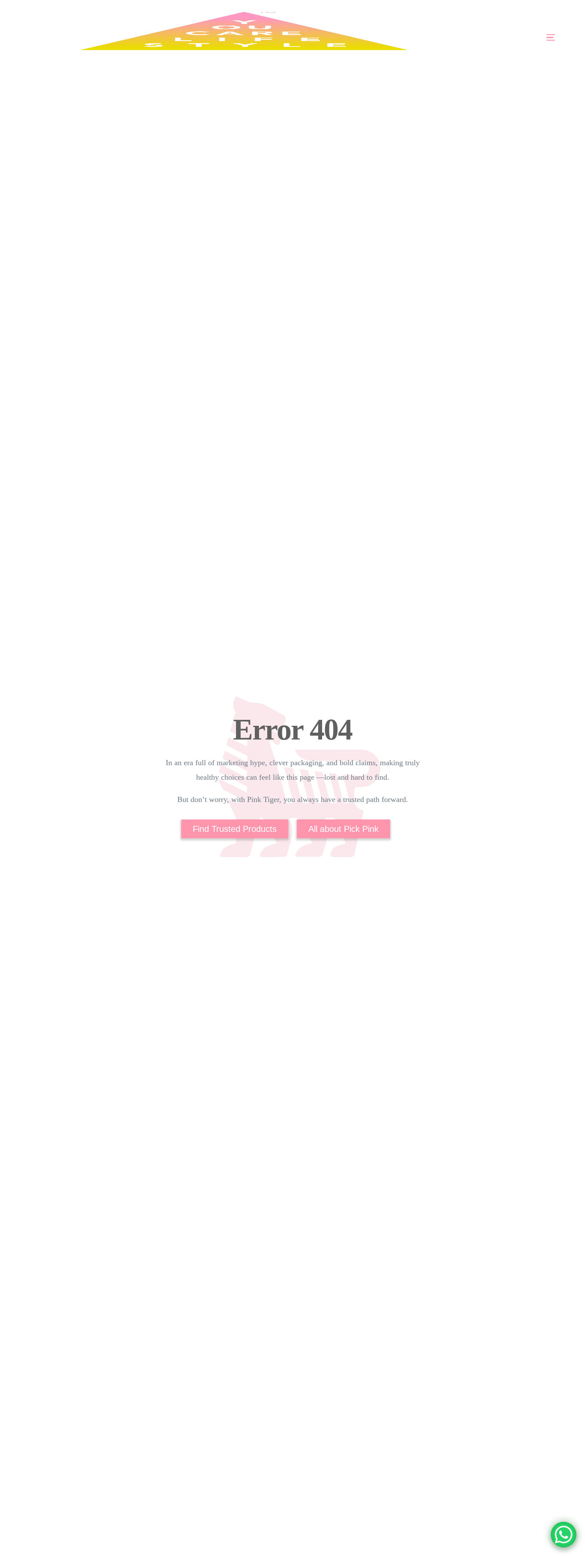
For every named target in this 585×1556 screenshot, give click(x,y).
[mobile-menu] (526, 37)
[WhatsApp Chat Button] (563, 1534)
